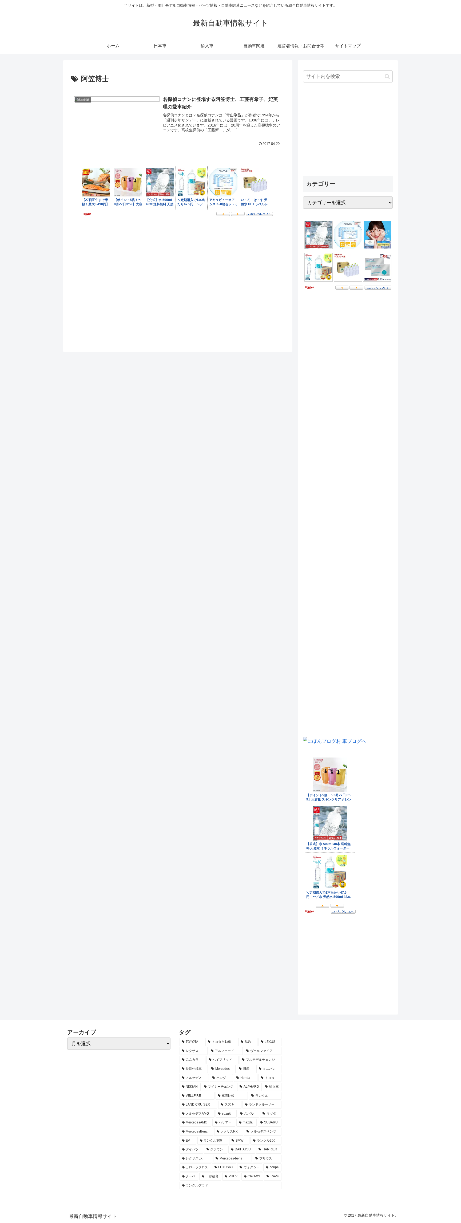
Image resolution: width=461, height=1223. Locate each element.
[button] (387, 76)
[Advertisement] (348, 129)
